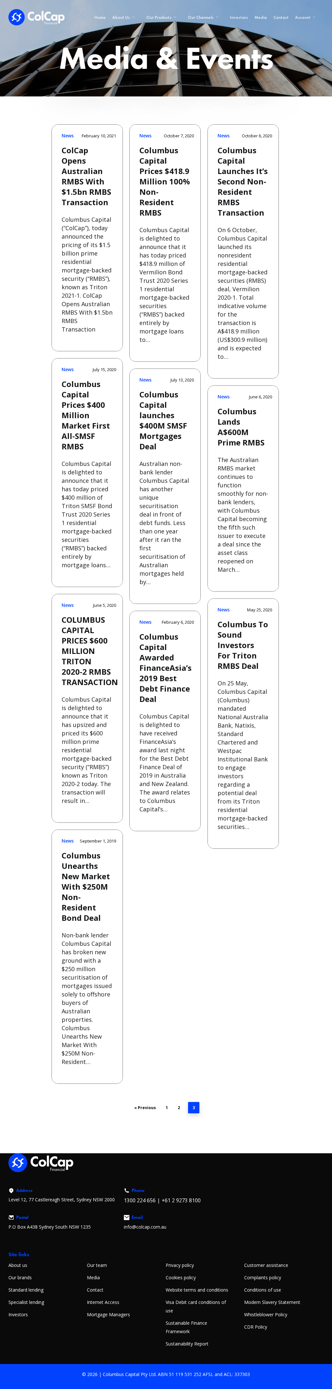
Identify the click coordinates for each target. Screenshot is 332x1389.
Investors (239, 17)
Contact (281, 17)
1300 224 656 (140, 1200)
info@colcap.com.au (145, 1227)
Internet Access (103, 1302)
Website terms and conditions (197, 1290)
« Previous (145, 1107)
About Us (121, 17)
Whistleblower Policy (265, 1314)
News (68, 135)
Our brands (20, 1277)
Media (261, 17)
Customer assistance (266, 1265)
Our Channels (201, 17)
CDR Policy (255, 1327)
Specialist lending (26, 1302)
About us (17, 1265)
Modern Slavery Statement (272, 1302)
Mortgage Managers (108, 1314)
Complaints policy (262, 1277)
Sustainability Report (187, 1344)
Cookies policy (181, 1277)
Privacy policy (180, 1265)
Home (100, 17)
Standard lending (25, 1290)
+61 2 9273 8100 (181, 1200)
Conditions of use (262, 1290)
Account (303, 17)
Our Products (159, 17)
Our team (97, 1265)
